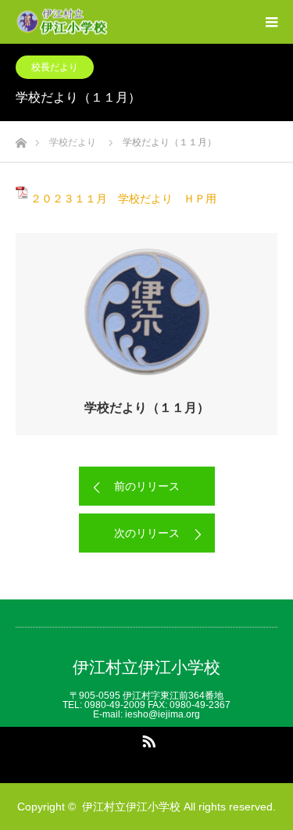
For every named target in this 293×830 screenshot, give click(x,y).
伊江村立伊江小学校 (146, 667)
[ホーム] (21, 139)
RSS (147, 738)
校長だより (54, 67)
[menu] (271, 22)
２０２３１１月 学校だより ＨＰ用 (123, 198)
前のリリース (147, 486)
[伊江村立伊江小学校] (108, 22)
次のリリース (147, 533)
